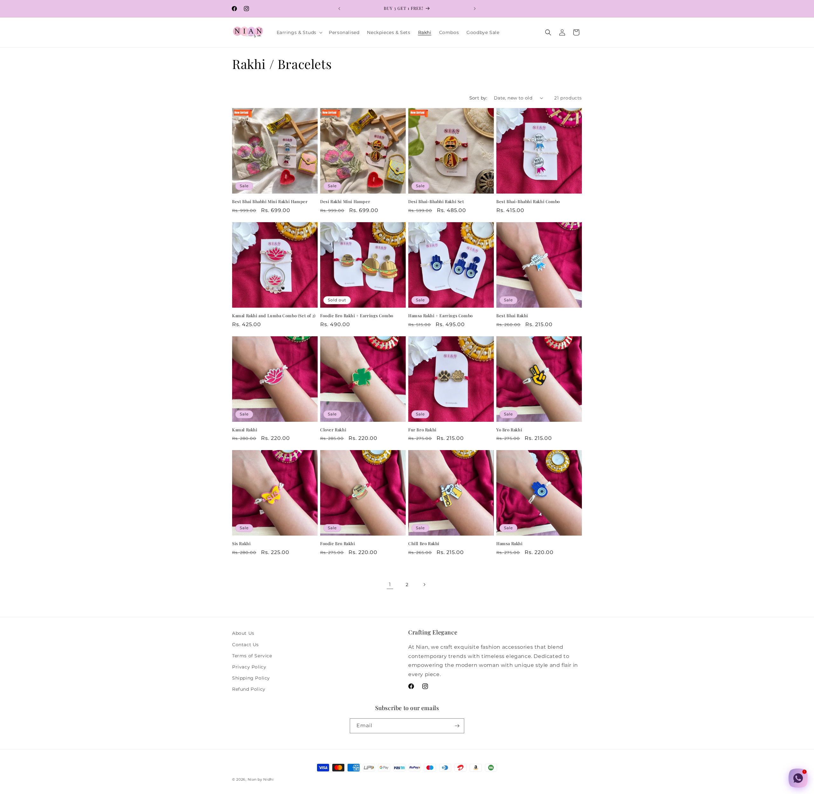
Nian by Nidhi (261, 779)
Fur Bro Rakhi (422, 429)
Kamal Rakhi (245, 429)
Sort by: (478, 98)
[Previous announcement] (339, 9)
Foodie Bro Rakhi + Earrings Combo (356, 315)
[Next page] (424, 585)
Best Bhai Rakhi (512, 315)
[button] (299, 32)
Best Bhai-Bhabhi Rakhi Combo (528, 201)
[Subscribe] (457, 725)
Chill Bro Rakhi (423, 543)
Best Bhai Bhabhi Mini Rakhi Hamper (269, 201)
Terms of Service (252, 656)
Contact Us (245, 644)
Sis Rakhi (241, 543)
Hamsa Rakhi (509, 543)
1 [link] (390, 584)
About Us (243, 633)
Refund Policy (249, 689)
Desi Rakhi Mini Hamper (345, 201)
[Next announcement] (475, 9)
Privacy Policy (249, 667)
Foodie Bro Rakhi (337, 543)
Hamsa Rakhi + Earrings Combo (440, 315)
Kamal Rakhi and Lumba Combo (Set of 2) (274, 315)
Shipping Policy (251, 678)
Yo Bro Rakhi (509, 429)
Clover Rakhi (333, 429)
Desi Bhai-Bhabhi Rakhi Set (436, 201)
